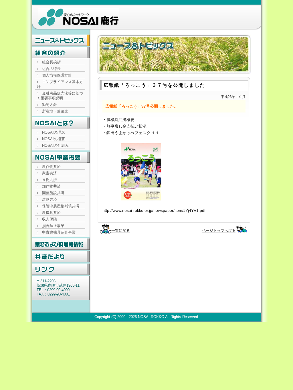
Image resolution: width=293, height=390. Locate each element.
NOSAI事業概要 (61, 157)
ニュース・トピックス (61, 40)
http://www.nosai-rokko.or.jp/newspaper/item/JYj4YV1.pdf (153, 210)
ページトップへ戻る (218, 230)
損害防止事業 (53, 226)
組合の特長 (51, 69)
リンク (61, 269)
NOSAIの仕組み (55, 145)
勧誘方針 (49, 104)
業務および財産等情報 (61, 244)
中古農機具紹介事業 (59, 232)
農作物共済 (51, 166)
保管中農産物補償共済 (60, 206)
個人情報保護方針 (57, 75)
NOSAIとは (61, 123)
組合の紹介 (61, 53)
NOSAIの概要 (53, 139)
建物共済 (49, 199)
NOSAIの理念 (53, 132)
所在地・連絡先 (55, 111)
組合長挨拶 (51, 62)
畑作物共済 (51, 186)
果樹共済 (49, 180)
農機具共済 (51, 212)
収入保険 (49, 219)
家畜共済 (49, 173)
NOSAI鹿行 (78, 17)
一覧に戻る (120, 230)
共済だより (61, 256)
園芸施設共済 (53, 193)
